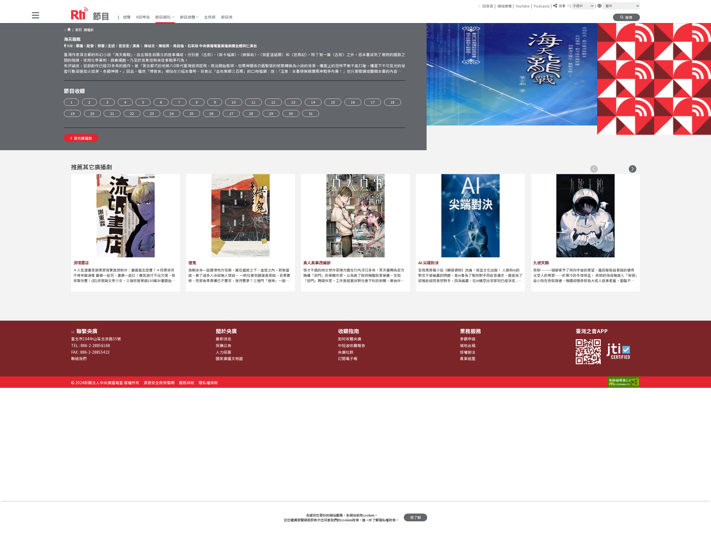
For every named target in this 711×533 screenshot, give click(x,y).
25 (192, 113)
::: (479, 5)
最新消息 (223, 338)
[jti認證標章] (621, 352)
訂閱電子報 (347, 358)
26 (211, 113)
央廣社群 (346, 352)
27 (231, 113)
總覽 (127, 17)
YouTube (524, 6)
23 (152, 113)
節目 (78, 29)
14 (313, 102)
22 (132, 113)
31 (311, 113)
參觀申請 (467, 338)
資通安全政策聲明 (159, 382)
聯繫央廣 (86, 331)
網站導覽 (505, 6)
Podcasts (543, 6)
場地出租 (467, 345)
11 (254, 102)
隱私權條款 (208, 382)
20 (92, 113)
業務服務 (470, 331)
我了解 (415, 517)
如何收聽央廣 (349, 338)
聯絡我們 (79, 358)
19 (72, 113)
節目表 (227, 17)
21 (112, 113)
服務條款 (186, 382)
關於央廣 (226, 331)
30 (291, 113)
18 (392, 102)
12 (273, 102)
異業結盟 (467, 358)
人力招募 (223, 352)
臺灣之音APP (592, 331)
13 (293, 102)
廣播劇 (88, 29)
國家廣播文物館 (229, 358)
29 (271, 113)
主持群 (210, 17)
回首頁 (488, 6)
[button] (35, 15)
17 (373, 102)
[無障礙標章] (624, 382)
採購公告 (223, 345)
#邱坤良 (143, 17)
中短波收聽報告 (351, 345)
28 (251, 113)
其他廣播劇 (83, 138)
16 (353, 102)
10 (234, 102)
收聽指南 (348, 331)
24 (172, 113)
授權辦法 (467, 352)
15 (333, 102)
